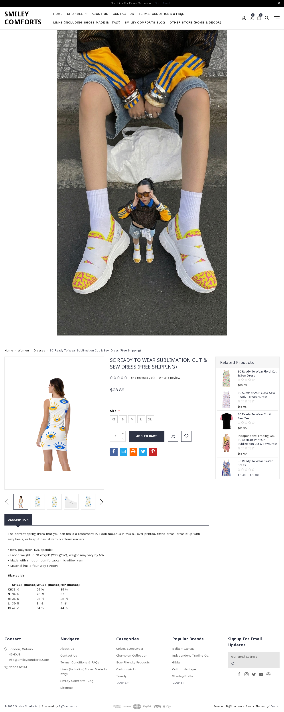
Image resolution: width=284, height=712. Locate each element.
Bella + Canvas (183, 648)
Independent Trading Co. (190, 655)
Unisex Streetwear (129, 648)
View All (122, 683)
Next (101, 501)
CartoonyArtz (126, 669)
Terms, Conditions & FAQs (161, 14)
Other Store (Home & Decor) (195, 22)
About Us (100, 14)
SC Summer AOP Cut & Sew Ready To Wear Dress (256, 395)
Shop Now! (162, 3)
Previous (6, 501)
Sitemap (66, 687)
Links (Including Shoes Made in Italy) (86, 22)
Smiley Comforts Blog (145, 22)
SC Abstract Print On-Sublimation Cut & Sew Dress (258, 442)
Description (18, 519)
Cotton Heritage (184, 669)
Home (58, 14)
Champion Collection (131, 655)
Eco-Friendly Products (133, 662)
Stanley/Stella (182, 676)
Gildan (176, 662)
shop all (75, 14)
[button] (142, 182)
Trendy (121, 676)
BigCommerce (68, 706)
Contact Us (123, 14)
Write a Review (169, 377)
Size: (115, 411)
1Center (275, 706)
